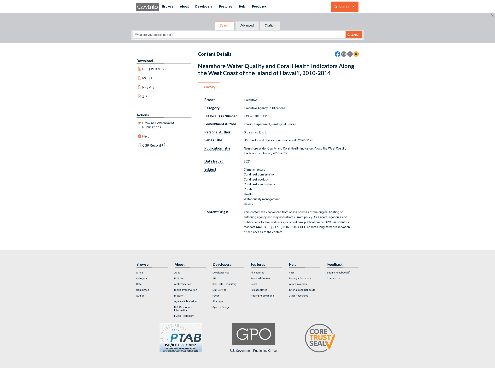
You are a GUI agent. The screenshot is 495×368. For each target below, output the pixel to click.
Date (139, 283)
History (178, 295)
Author (140, 295)
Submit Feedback (337, 272)
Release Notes (259, 289)
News (254, 283)
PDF (153, 69)
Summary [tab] (209, 87)
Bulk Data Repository (224, 283)
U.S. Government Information (183, 308)
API (215, 278)
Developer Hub (221, 272)
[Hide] (492, 15)
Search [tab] (224, 25)
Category (141, 278)
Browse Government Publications (158, 125)
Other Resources (298, 295)
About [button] (184, 6)
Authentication (182, 283)
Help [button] (242, 6)
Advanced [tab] (247, 25)
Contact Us (333, 278)
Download (145, 61)
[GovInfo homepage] (147, 7)
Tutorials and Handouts (302, 289)
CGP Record (151, 145)
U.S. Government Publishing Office (253, 351)
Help (145, 136)
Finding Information (300, 278)
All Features (257, 272)
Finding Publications (262, 295)
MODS (147, 78)
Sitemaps (218, 301)
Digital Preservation (185, 289)
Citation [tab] (270, 25)
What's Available (298, 283)
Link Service (219, 289)
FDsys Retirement (184, 315)
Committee (142, 289)
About (177, 272)
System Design (221, 307)
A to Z (139, 272)
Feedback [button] (259, 6)
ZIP (145, 96)
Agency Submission (185, 301)
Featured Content (261, 278)
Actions (143, 115)
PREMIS (148, 87)
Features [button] (225, 6)
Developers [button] (204, 6)
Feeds (216, 295)
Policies (178, 278)
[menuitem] (168, 7)
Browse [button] (167, 6)
